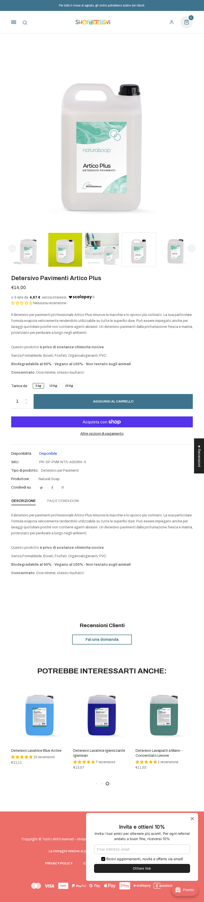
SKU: (15, 462)
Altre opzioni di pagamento (102, 434)
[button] (22, 303)
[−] (26, 404)
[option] (28, 250)
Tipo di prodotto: (25, 470)
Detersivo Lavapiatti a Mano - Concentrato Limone (159, 753)
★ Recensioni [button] (199, 456)
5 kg (38, 386)
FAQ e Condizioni (63, 501)
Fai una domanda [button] (102, 639)
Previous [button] (12, 248)
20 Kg (69, 386)
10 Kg (53, 386)
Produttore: (20, 479)
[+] (26, 399)
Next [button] (191, 248)
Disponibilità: (21, 453)
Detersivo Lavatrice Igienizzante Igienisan (99, 753)
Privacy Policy (59, 863)
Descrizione (23, 501)
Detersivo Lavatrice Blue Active (36, 750)
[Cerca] (24, 22)
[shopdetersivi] (92, 22)
